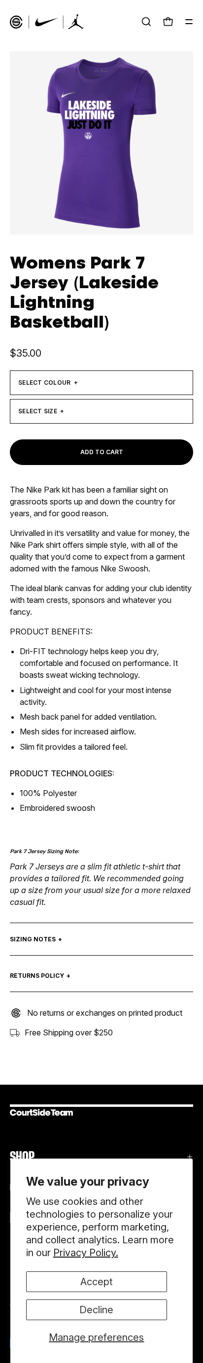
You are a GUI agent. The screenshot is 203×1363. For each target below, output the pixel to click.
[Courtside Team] (47, 21)
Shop (22, 1157)
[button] (146, 21)
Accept (96, 1282)
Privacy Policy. (85, 1253)
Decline (96, 1310)
